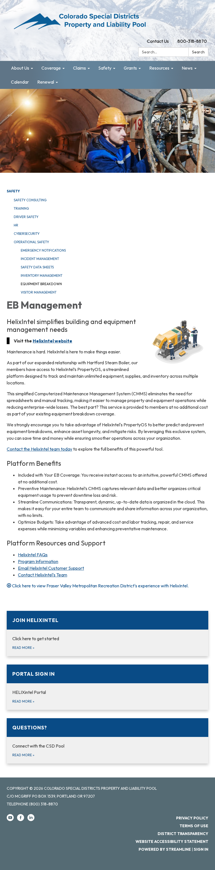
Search (198, 52)
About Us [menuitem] (20, 68)
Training (21, 208)
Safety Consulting (30, 200)
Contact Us (158, 41)
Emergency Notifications (43, 250)
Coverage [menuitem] (51, 68)
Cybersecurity (26, 233)
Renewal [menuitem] (45, 82)
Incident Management (40, 259)
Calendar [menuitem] (20, 82)
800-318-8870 (192, 41)
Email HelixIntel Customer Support (51, 568)
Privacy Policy (192, 818)
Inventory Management (41, 275)
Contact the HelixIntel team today (39, 449)
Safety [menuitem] (104, 68)
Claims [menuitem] (79, 68)
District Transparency (183, 833)
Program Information (38, 561)
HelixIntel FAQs (33, 554)
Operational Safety (31, 242)
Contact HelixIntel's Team (42, 575)
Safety (13, 191)
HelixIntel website (52, 341)
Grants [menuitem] (130, 68)
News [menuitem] (187, 68)
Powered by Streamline (165, 849)
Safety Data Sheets (37, 267)
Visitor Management (39, 292)
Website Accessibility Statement (171, 841)
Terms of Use (193, 825)
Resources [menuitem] (159, 68)
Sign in (201, 849)
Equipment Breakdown (41, 284)
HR (16, 225)
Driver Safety (26, 217)
